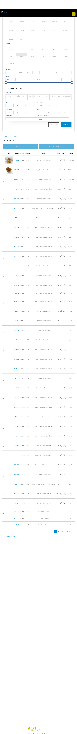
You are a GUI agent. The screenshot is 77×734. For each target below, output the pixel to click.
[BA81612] (8, 369)
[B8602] (8, 320)
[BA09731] (8, 493)
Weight (27, 153)
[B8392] (8, 445)
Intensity (9, 93)
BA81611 (16, 349)
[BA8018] (8, 465)
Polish (39, 102)
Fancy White (11, 61)
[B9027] (8, 455)
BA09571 (16, 511)
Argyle (49, 112)
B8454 (16, 266)
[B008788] (8, 256)
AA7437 (16, 170)
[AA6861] (8, 179)
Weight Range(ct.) (43, 116)
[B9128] (8, 436)
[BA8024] (8, 359)
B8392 (16, 445)
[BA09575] (8, 208)
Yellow (11, 47)
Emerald (21, 18)
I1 (68, 72)
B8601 (16, 340)
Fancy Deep (60, 96)
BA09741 (16, 407)
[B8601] (8, 340)
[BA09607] (8, 237)
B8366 (16, 189)
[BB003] (8, 484)
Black (65, 47)
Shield (54, 27)
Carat (8, 76)
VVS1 (20, 72)
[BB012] (8, 417)
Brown (32, 54)
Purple (43, 47)
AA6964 (16, 160)
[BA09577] (8, 285)
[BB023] (8, 311)
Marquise (54, 18)
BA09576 (16, 247)
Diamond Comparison (10, 136)
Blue (11, 54)
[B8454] (8, 266)
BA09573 (16, 518)
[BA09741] (8, 407)
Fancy (38, 96)
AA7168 (16, 199)
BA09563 (16, 227)
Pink (21, 47)
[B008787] (8, 301)
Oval (32, 18)
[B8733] (8, 275)
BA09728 (16, 388)
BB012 (16, 417)
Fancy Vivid (53, 96)
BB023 (16, 311)
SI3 (62, 72)
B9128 (16, 436)
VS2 (43, 72)
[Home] (5, 12)
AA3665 (16, 330)
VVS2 (28, 72)
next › (62, 531)
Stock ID (9, 116)
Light (23, 96)
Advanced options (14, 88)
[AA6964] (8, 160)
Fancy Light (31, 96)
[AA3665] (8, 330)
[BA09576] (8, 246)
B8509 (16, 503)
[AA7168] (8, 198)
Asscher (11, 27)
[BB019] (8, 378)
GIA (41, 112)
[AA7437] (8, 170)
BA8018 (16, 465)
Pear (65, 18)
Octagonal (65, 27)
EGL (58, 112)
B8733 (16, 275)
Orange (21, 54)
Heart (32, 27)
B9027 (16, 455)
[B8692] (8, 426)
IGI (65, 112)
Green (32, 47)
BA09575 (16, 208)
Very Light (17, 96)
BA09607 (16, 237)
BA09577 (16, 285)
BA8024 (16, 359)
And (38, 79)
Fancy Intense (46, 97)
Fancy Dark (67, 96)
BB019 (16, 378)
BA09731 (16, 494)
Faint (9, 96)
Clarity (8, 69)
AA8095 (16, 474)
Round (11, 18)
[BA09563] (8, 227)
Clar (58, 153)
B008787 (16, 301)
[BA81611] (8, 349)
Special (21, 36)
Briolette (11, 36)
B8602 (16, 321)
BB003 (16, 484)
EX (9, 105)
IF (14, 72)
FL (8, 72)
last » (68, 531)
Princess (43, 18)
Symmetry (9, 109)
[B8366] (8, 189)
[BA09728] (8, 388)
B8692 (16, 426)
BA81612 (16, 369)
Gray (54, 54)
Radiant (21, 27)
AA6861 (16, 179)
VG (17, 105)
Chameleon (65, 54)
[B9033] (8, 397)
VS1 (36, 72)
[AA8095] (8, 474)
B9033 (16, 397)
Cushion (43, 27)
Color (8, 44)
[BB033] (8, 218)
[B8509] (8, 503)
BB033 (16, 218)
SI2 (56, 72)
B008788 (16, 256)
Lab (38, 109)
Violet (54, 47)
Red (43, 54)
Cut (7, 102)
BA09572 (16, 525)
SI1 (50, 72)
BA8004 (16, 293)
